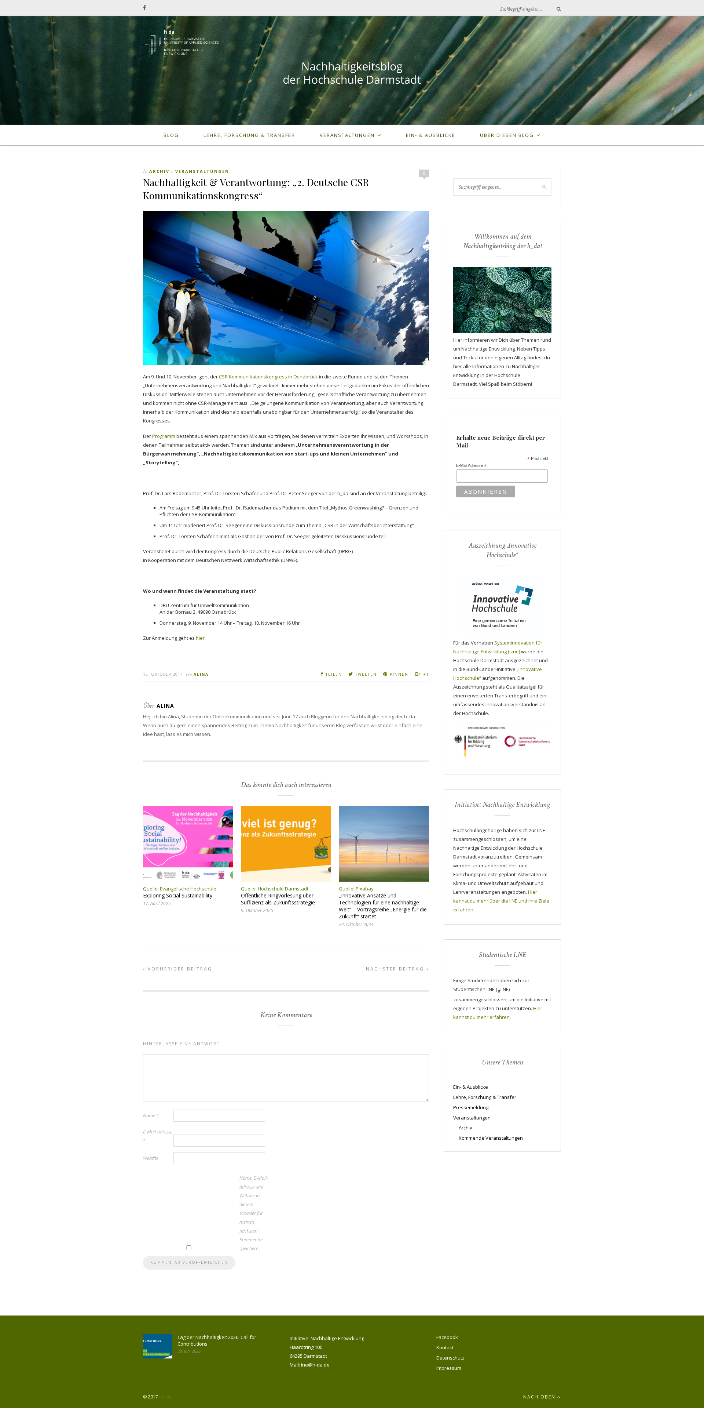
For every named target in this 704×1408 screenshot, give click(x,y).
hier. (201, 638)
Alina (201, 674)
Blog (171, 135)
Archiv (159, 171)
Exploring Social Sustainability (177, 895)
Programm (163, 436)
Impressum (448, 1368)
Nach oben (540, 1397)
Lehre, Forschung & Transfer (249, 135)
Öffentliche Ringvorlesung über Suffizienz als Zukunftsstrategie (278, 899)
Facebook (447, 1337)
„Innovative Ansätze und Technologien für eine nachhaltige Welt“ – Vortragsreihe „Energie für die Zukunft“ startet (383, 906)
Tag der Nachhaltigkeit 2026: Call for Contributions (216, 1340)
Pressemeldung (470, 1107)
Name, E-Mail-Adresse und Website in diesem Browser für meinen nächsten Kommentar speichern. (253, 1213)
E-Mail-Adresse (157, 1136)
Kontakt (445, 1347)
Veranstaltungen (347, 135)
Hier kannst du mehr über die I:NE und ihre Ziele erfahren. (501, 901)
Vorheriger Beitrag (179, 969)
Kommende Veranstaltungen (491, 1138)
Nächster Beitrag (396, 969)
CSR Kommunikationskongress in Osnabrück (268, 376)
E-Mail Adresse (471, 465)
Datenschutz (450, 1357)
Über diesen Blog (507, 135)
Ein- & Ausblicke (430, 135)
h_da (167, 1397)
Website (150, 1158)
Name (151, 1115)
